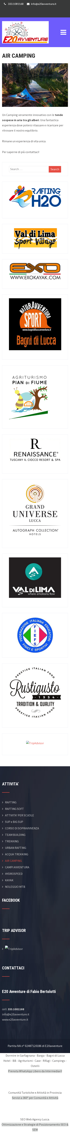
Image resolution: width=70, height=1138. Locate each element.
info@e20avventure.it (43, 3)
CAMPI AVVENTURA (17, 867)
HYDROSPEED (14, 874)
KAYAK (9, 880)
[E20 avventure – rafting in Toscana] (25, 20)
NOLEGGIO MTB (15, 887)
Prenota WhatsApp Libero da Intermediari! (35, 1071)
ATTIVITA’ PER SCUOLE (19, 815)
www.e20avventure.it (15, 1020)
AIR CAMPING (13, 861)
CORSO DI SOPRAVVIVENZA (22, 828)
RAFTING (10, 802)
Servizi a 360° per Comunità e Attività (35, 1098)
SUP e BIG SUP (14, 822)
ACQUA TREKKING (16, 854)
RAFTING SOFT (14, 809)
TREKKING (12, 841)
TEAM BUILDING (15, 835)
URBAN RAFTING (15, 848)
